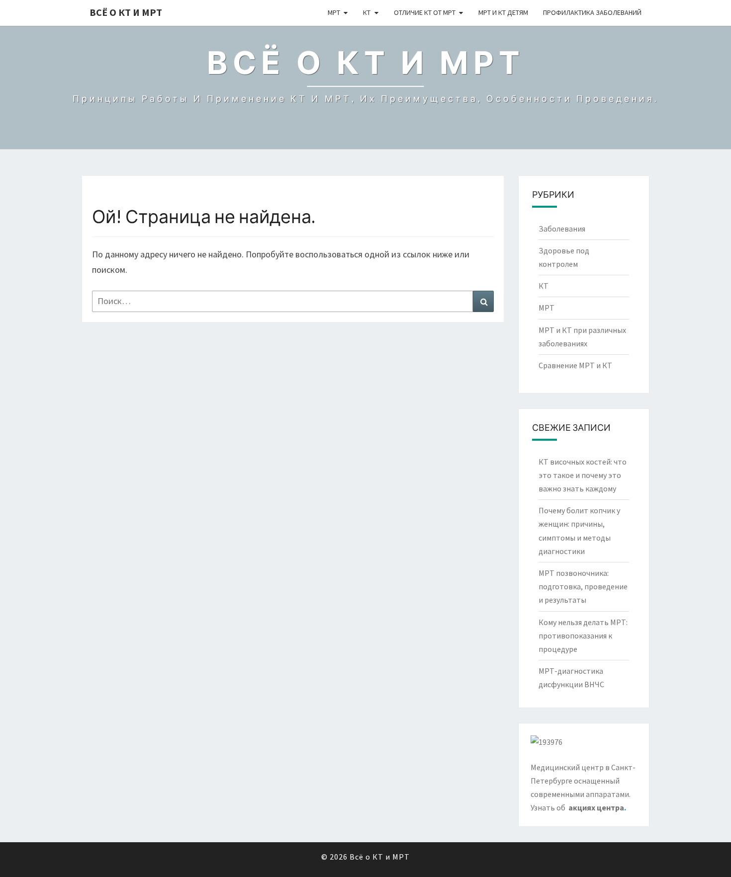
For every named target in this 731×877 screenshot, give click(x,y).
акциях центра (596, 807)
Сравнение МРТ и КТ (575, 365)
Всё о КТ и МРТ (126, 12)
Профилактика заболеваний (592, 12)
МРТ (334, 12)
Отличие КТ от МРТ (425, 12)
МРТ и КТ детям (503, 12)
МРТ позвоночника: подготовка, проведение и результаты (583, 586)
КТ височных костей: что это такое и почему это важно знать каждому (583, 475)
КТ (366, 12)
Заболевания (562, 229)
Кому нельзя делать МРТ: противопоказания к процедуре (583, 635)
